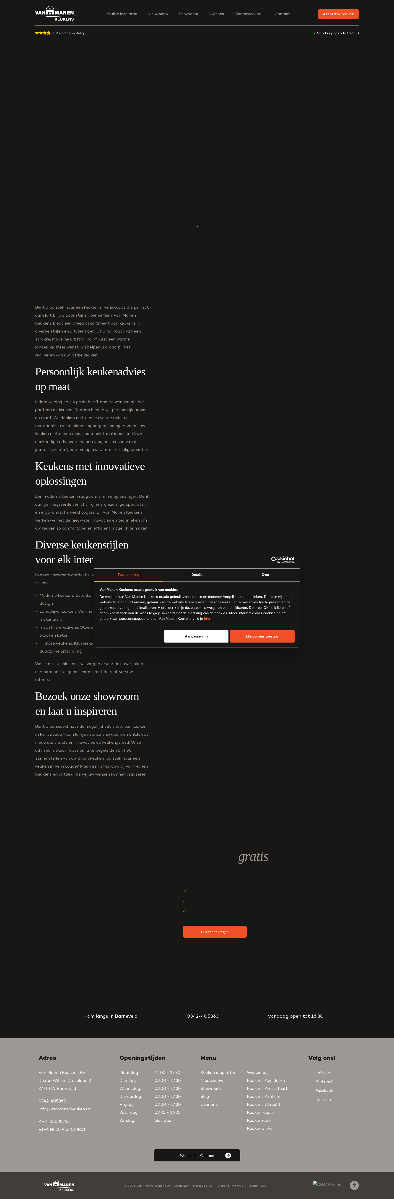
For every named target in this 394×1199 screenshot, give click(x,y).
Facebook (324, 1091)
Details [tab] (197, 574)
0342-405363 (203, 1016)
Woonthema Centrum (197, 1155)
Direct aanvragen (215, 932)
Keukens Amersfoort (267, 1089)
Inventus (237, 1185)
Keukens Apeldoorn (266, 1081)
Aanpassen (194, 636)
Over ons (216, 14)
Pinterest (324, 1082)
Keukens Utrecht (264, 1105)
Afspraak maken (338, 14)
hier (207, 618)
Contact (282, 14)
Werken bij (257, 1073)
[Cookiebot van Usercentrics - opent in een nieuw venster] (275, 559)
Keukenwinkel (260, 1129)
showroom (112, 735)
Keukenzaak (259, 1121)
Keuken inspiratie (121, 14)
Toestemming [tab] (128, 574)
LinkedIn (323, 1100)
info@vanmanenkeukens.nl (65, 1109)
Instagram (324, 1072)
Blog (204, 1097)
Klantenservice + (249, 14)
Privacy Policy (203, 1185)
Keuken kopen (260, 1113)
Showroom (188, 14)
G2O (263, 1185)
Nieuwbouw (158, 14)
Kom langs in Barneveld (110, 1016)
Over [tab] (265, 574)
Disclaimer (181, 1185)
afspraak (109, 767)
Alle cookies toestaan (262, 636)
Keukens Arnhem (263, 1097)
